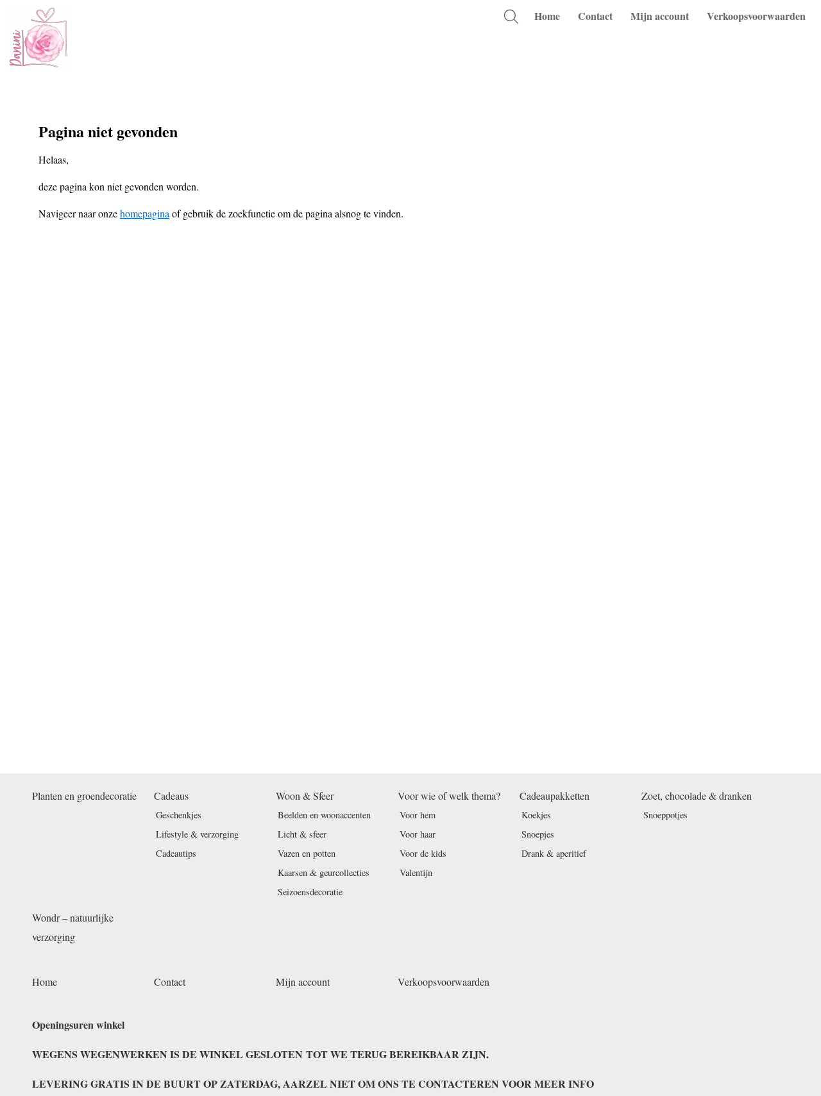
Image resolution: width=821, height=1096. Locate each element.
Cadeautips (176, 853)
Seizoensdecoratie (310, 892)
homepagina (144, 213)
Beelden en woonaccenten (324, 815)
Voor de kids (423, 853)
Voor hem (418, 815)
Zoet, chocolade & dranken (696, 795)
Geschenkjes (178, 815)
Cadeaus (171, 795)
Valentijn (416, 872)
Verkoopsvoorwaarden (756, 15)
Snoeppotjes (665, 815)
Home (547, 15)
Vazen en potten (306, 853)
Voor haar (418, 834)
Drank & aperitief (553, 853)
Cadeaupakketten (554, 795)
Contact (595, 15)
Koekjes (536, 815)
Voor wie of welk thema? (449, 795)
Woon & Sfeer (305, 795)
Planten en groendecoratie (84, 795)
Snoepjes (537, 834)
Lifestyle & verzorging (197, 834)
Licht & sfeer (302, 834)
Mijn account (660, 15)
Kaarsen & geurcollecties (323, 872)
